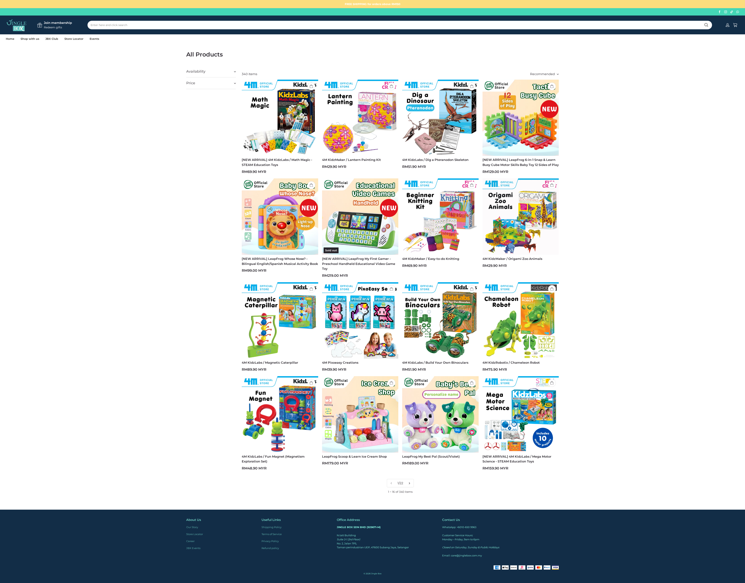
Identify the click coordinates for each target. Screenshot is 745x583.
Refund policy (270, 548)
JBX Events (193, 548)
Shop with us (30, 39)
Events (94, 39)
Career (190, 541)
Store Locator (73, 39)
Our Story (192, 527)
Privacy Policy (270, 541)
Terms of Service (272, 534)
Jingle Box (376, 573)
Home (10, 39)
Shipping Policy (272, 527)
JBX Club (51, 39)
